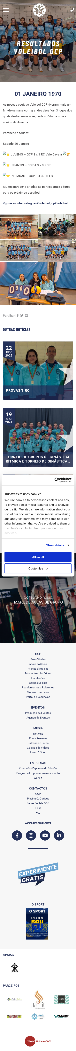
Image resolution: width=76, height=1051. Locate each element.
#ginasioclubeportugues (20, 203)
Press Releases (38, 738)
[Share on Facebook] (18, 315)
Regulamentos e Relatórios (38, 687)
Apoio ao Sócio (38, 664)
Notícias (38, 733)
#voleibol (61, 203)
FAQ (38, 812)
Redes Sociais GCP (38, 803)
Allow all (38, 557)
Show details (55, 545)
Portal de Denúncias (38, 696)
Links (38, 808)
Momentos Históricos (38, 673)
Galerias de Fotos (38, 743)
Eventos (38, 707)
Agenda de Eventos (38, 717)
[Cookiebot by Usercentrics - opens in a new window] (55, 480)
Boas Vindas (38, 659)
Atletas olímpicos (38, 668)
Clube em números (38, 692)
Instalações (38, 678)
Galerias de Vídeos (38, 747)
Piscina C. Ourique (38, 798)
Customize (35, 568)
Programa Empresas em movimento (38, 773)
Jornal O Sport (38, 752)
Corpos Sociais (38, 682)
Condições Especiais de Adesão (38, 768)
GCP (38, 793)
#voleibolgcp (46, 203)
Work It (38, 777)
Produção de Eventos (38, 712)
